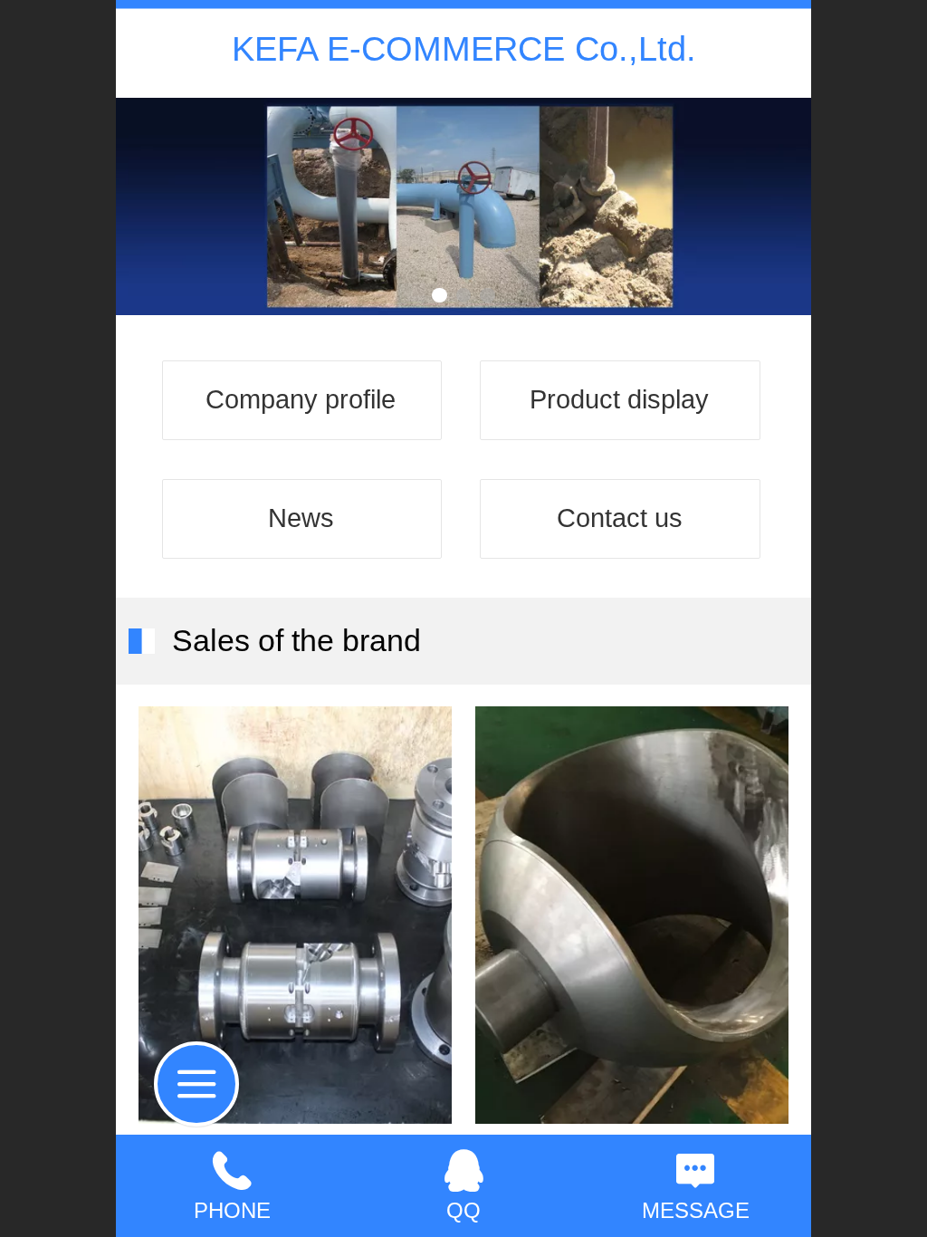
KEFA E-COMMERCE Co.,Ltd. (464, 48)
